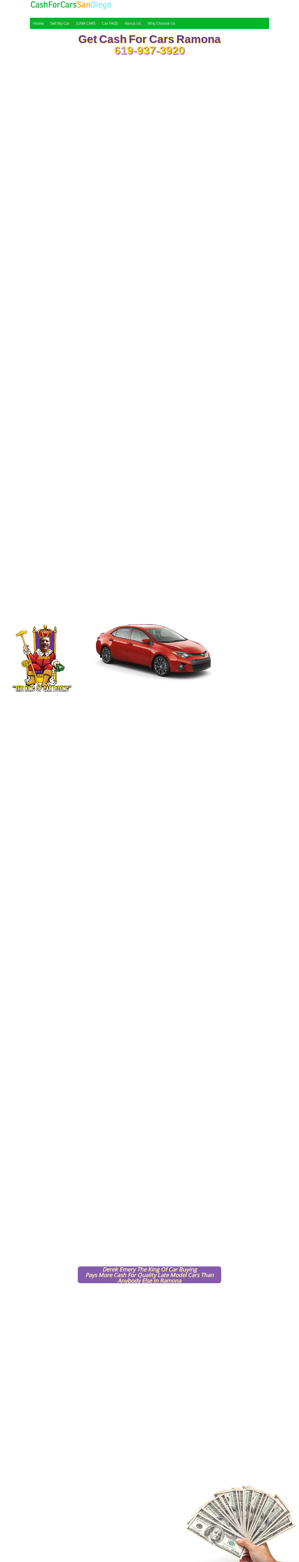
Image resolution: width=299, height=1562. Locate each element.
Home (38, 23)
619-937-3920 (149, 50)
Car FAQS (110, 23)
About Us (133, 23)
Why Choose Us (161, 23)
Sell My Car (60, 23)
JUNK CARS (86, 23)
